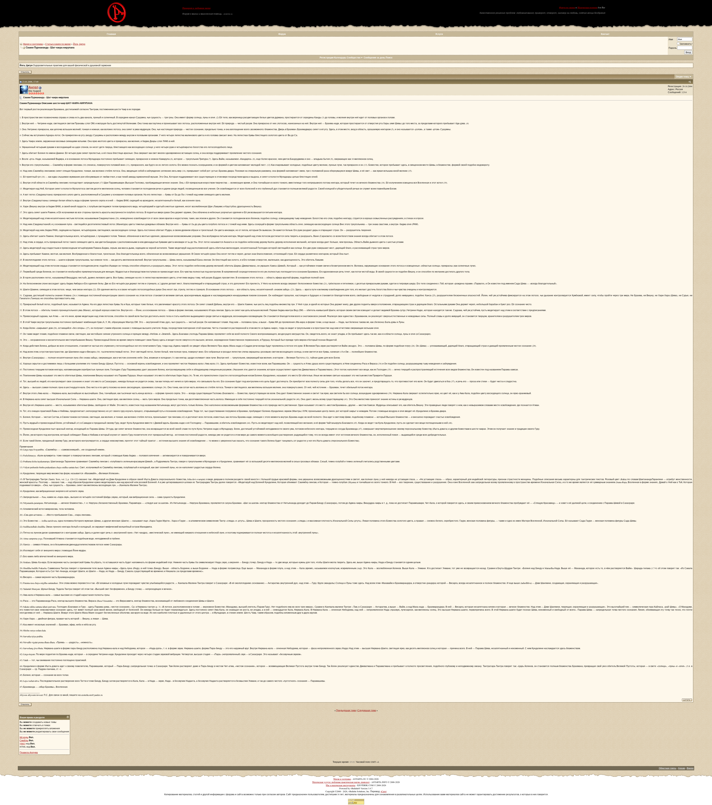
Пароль (673, 47)
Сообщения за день (374, 57)
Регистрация (327, 57)
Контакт (605, 34)
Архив (681, 768)
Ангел (33, 87)
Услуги (439, 34)
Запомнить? (686, 43)
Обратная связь (667, 768)
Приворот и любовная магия (196, 8)
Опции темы (682, 76)
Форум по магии (567, 7)
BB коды (24, 737)
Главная (111, 34)
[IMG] (23, 743)
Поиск (389, 57)
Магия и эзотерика (33, 43)
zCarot (383, 791)
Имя (671, 39)
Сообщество (353, 57)
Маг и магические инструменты (340, 785)
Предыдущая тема (346, 710)
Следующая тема (366, 710)
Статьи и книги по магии (58, 43)
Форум (282, 34)
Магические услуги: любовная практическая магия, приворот (341, 782)
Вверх (690, 768)
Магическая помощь (587, 7)
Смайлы (24, 740)
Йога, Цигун (79, 43)
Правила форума (29, 752)
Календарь (340, 57)
